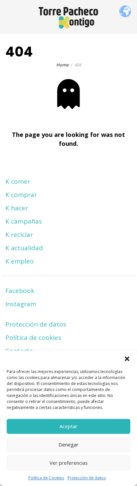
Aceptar (68, 426)
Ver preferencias (69, 462)
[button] (127, 358)
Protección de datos (87, 478)
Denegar (68, 444)
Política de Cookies (46, 478)
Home (62, 65)
